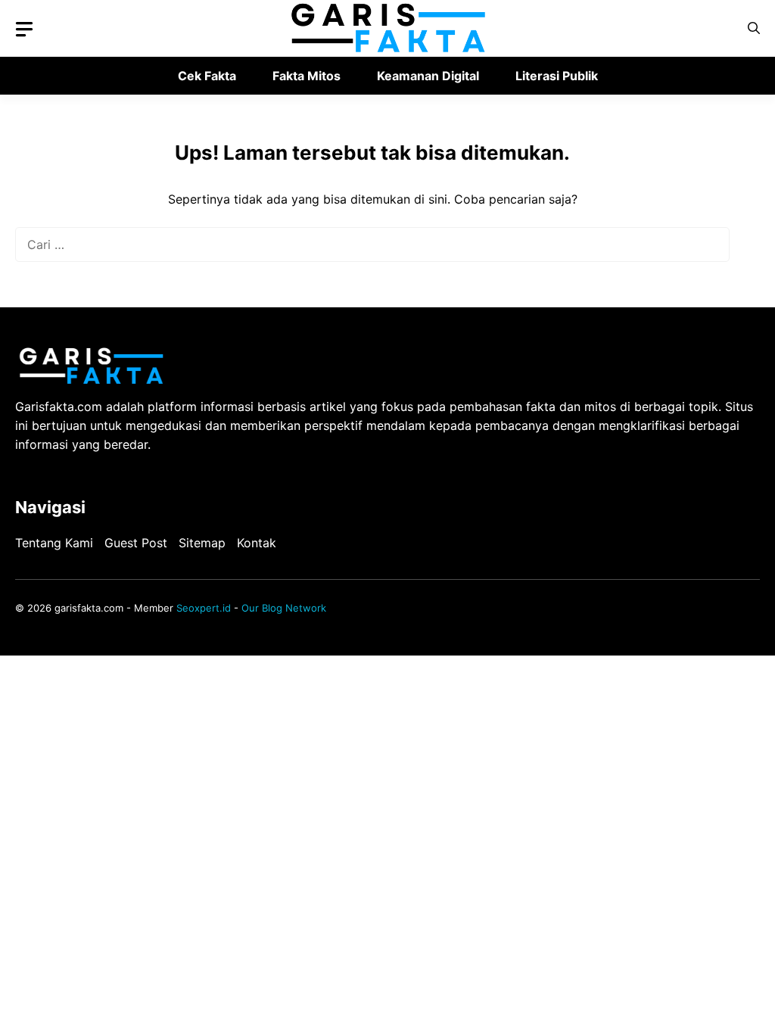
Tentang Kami (54, 542)
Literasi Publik (556, 75)
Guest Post (135, 542)
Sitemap (202, 542)
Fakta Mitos (306, 75)
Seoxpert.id (203, 608)
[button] (754, 28)
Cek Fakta (207, 75)
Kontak (256, 542)
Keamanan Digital (428, 75)
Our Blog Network (283, 608)
